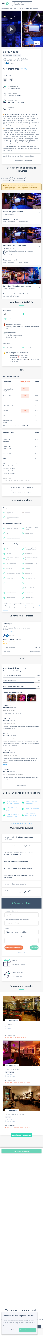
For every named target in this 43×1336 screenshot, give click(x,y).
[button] (22, 208)
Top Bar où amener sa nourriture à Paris (12, 815)
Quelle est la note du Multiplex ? (17, 861)
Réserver (34, 948)
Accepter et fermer (27, 1330)
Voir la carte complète (22, 492)
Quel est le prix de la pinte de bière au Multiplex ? (19, 876)
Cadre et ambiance (21, 680)
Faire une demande (21, 1151)
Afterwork (9, 548)
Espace (6, 928)
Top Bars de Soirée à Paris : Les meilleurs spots (12, 808)
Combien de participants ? (13, 937)
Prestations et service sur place (21, 686)
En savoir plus (6, 1326)
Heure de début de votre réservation (16, 919)
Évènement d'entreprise (13, 573)
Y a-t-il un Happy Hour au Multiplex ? (18, 868)
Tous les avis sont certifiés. (11, 671)
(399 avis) (23, 69)
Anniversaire (28, 553)
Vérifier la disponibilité (13, 948)
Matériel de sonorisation (13, 538)
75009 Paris (6, 630)
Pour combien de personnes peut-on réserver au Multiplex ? (18, 853)
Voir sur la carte (8, 632)
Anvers (5, 626)
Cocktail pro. (10, 568)
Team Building (10, 597)
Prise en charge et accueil (21, 675)
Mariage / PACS (29, 597)
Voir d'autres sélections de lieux (21, 823)
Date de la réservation (11, 911)
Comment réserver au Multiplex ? (17, 846)
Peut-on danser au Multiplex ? (16, 884)
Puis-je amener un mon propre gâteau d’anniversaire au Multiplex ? (19, 892)
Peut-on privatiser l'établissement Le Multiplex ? (18, 838)
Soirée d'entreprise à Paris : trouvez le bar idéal (31, 815)
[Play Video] (11, 29)
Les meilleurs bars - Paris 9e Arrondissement (13, 802)
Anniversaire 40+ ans (31, 563)
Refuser (14, 1330)
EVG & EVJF (9, 553)
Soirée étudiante (11, 592)
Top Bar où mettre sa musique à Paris (31, 802)
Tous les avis (21, 786)
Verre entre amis (29, 573)
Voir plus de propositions (21, 1135)
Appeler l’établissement (23, 161)
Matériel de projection (12, 528)
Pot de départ (10, 578)
